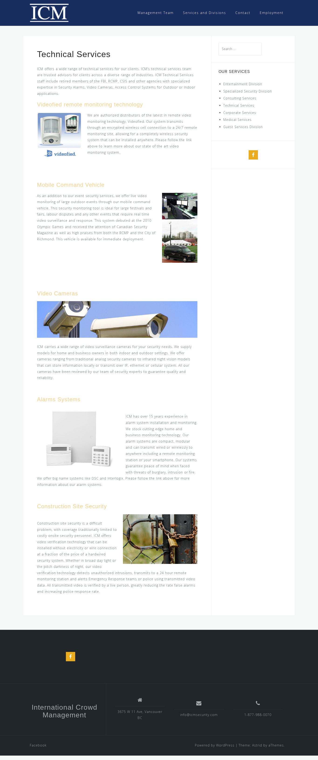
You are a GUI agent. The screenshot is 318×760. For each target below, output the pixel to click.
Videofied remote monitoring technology (90, 104)
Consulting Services (239, 98)
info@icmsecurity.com (199, 714)
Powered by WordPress (214, 745)
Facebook (38, 745)
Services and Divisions (204, 12)
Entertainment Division (242, 84)
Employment (272, 12)
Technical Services (238, 105)
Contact (242, 12)
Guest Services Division (243, 127)
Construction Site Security (72, 506)
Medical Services (237, 119)
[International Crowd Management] (49, 12)
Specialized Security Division (247, 91)
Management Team (156, 12)
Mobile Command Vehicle (71, 185)
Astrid (257, 745)
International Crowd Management (64, 711)
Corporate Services (239, 112)
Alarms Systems (59, 399)
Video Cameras (57, 293)
